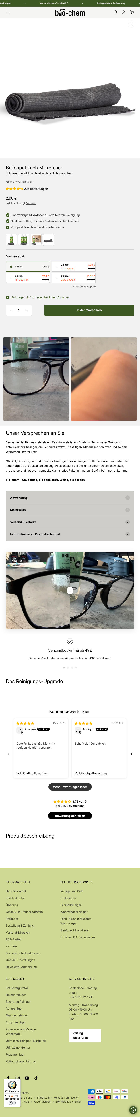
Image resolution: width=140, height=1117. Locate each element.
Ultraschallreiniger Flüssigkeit (26, 1041)
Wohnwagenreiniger (74, 912)
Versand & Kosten (18, 932)
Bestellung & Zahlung (20, 925)
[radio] (28, 267)
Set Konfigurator (17, 988)
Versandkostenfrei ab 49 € (41, 3)
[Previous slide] (9, 754)
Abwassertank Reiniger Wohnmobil (21, 1031)
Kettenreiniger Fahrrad (21, 1061)
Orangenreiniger (17, 1015)
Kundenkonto (15, 898)
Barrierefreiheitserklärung (23, 953)
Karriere (11, 946)
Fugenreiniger (15, 1054)
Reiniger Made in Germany (99, 3)
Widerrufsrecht (42, 1101)
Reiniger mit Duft (71, 891)
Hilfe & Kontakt (16, 891)
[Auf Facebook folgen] (8, 1077)
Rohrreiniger (14, 1008)
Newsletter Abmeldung (21, 967)
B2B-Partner (14, 939)
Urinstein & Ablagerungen (77, 937)
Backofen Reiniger (18, 1001)
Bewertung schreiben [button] (70, 816)
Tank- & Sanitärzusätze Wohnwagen (75, 921)
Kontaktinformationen (66, 1097)
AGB (26, 1101)
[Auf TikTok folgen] (36, 1077)
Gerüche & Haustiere (74, 930)
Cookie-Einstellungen (20, 960)
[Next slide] (131, 754)
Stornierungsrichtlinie (68, 1101)
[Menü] (18, 1081)
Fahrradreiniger (70, 905)
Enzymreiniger (16, 1022)
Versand (31, 203)
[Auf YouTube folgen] (26, 1077)
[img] (25, 723)
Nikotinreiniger (16, 995)
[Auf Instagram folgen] (17, 1077)
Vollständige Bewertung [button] (32, 773)
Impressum (43, 1097)
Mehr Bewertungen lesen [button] (70, 787)
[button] (15, 189)
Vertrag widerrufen (80, 1035)
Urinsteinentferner (18, 1047)
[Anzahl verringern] (11, 310)
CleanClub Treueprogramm (24, 912)
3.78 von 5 (79, 801)
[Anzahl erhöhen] (26, 310)
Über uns (12, 905)
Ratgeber (12, 919)
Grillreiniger (68, 898)
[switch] (12, 1103)
